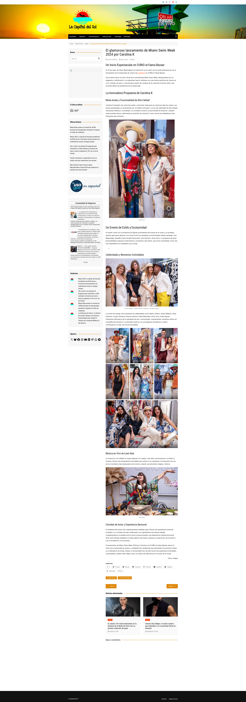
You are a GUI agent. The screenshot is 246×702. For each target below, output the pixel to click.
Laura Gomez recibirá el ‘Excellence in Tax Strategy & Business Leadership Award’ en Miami (85, 241)
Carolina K (141, 73)
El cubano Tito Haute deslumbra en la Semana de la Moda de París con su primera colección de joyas (122, 625)
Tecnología (118, 36)
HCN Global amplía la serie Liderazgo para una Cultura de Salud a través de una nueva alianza (85, 207)
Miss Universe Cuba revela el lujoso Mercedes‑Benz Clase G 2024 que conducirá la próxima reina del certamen (84, 167)
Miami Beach (111, 578)
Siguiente (171, 586)
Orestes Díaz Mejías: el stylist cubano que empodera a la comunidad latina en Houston (160, 625)
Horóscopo (127, 36)
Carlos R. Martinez (112, 59)
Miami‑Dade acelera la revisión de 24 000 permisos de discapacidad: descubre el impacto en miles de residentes (85, 129)
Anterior (112, 586)
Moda (132, 59)
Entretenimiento (94, 36)
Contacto (164, 699)
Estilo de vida (107, 36)
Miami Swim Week (125, 578)
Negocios (82, 36)
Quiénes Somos (173, 699)
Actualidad (72, 36)
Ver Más (85, 262)
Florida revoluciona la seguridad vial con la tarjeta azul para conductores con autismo (83, 159)
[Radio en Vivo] (165, 19)
